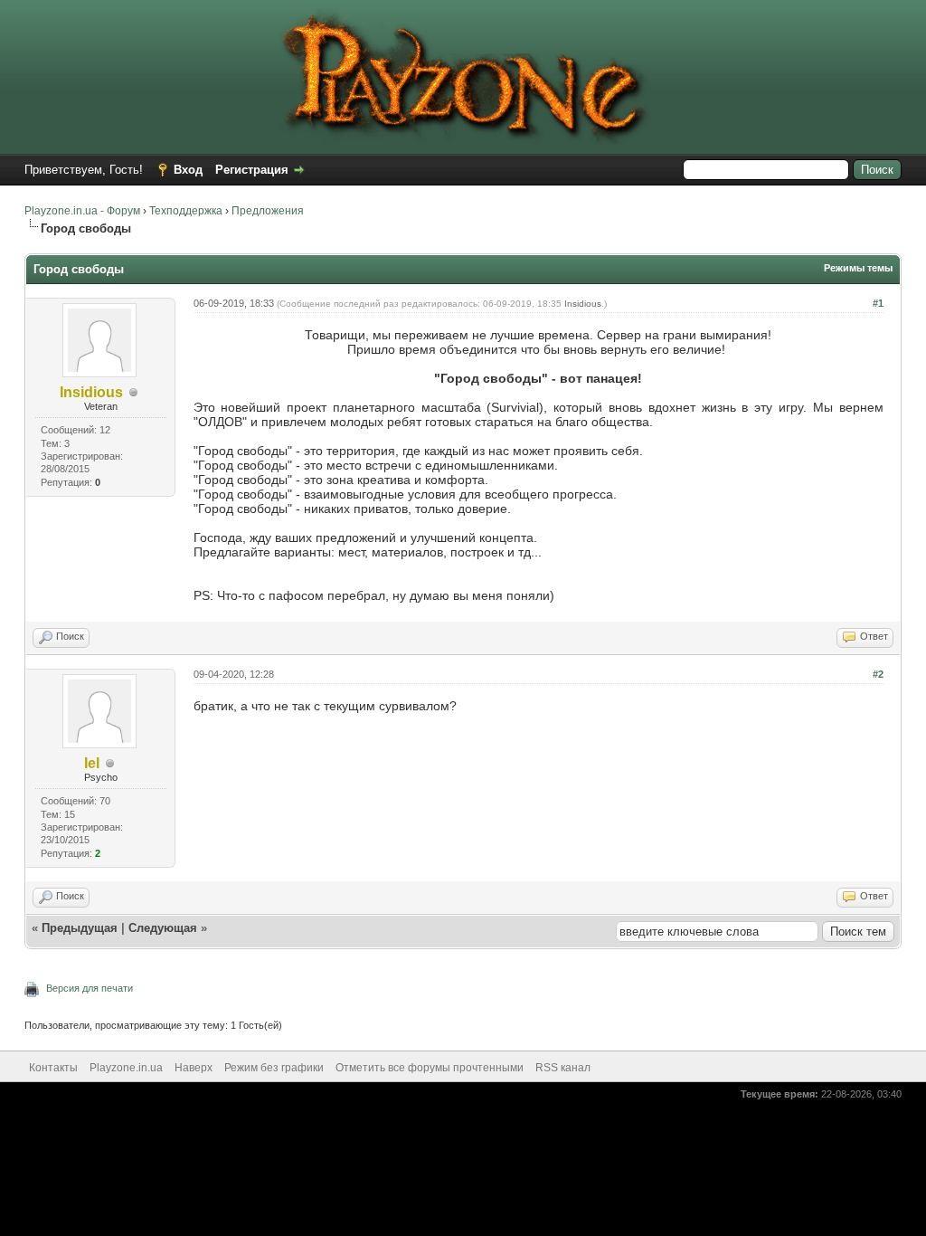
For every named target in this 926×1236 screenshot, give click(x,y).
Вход (188, 169)
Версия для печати (89, 988)
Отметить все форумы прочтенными (429, 1067)
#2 (878, 674)
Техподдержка (185, 210)
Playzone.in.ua (126, 1067)
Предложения (268, 210)
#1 (878, 303)
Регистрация (251, 169)
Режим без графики (274, 1067)
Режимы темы (858, 267)
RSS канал (563, 1067)
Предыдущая (80, 928)
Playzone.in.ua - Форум (82, 210)
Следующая (164, 928)
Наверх (194, 1067)
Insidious (582, 304)
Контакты (53, 1067)
